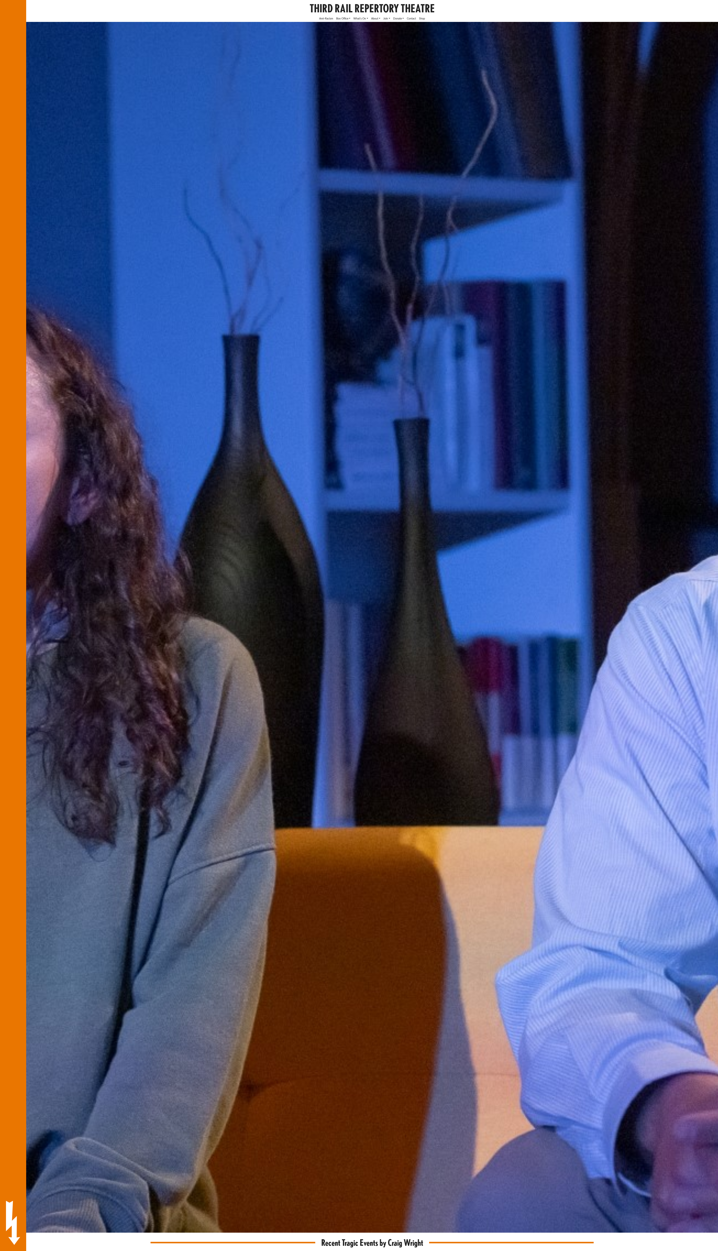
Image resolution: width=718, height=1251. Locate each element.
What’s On (359, 18)
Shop (422, 18)
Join (385, 18)
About (374, 18)
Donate (397, 18)
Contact (411, 18)
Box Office (342, 18)
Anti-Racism (326, 18)
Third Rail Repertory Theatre (372, 8)
